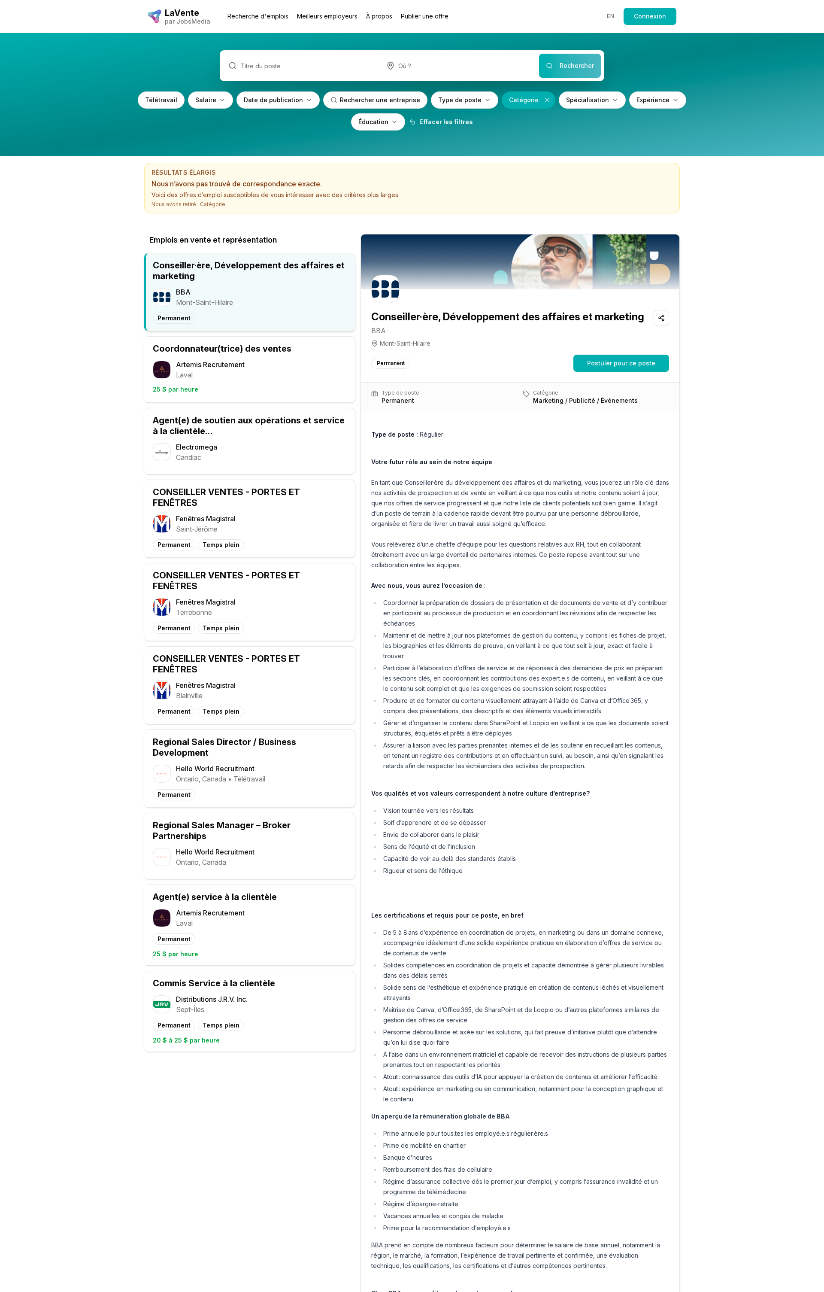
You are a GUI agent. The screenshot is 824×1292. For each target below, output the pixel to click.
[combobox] (458, 66)
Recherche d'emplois (257, 16)
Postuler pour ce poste (621, 363)
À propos (379, 16)
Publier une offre (424, 16)
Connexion (650, 16)
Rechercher (577, 65)
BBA (378, 330)
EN (610, 16)
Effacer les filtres (446, 121)
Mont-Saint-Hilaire (405, 343)
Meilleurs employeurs (327, 16)
